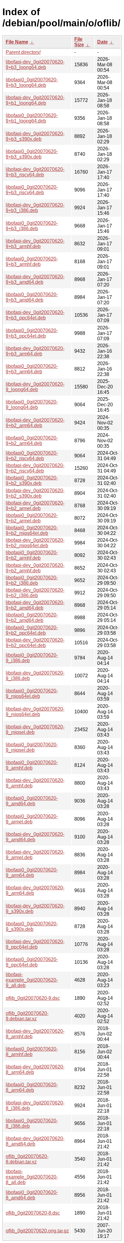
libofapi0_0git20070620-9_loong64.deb (32, 404)
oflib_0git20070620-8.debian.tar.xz (27, 1159)
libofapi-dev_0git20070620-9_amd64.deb (35, 837)
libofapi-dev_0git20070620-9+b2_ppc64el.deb (35, 642)
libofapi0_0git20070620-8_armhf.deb (32, 1051)
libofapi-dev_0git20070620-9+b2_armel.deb (35, 505)
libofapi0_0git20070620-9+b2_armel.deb (32, 518)
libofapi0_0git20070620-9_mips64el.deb (32, 693)
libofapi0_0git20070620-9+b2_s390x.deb (32, 480)
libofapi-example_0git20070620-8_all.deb (32, 1177)
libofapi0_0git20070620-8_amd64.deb (32, 1195)
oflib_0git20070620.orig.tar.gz (37, 1230)
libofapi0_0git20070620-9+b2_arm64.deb (32, 440)
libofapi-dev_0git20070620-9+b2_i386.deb (35, 592)
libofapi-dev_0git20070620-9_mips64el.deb (35, 711)
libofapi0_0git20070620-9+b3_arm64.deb (32, 369)
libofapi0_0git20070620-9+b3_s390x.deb (32, 154)
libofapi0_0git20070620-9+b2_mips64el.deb (32, 530)
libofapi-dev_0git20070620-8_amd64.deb (35, 1141)
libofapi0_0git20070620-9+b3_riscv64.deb (32, 190)
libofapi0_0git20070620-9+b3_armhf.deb (32, 261)
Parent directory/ (23, 52)
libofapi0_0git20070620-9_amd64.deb (32, 801)
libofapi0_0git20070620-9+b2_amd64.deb (32, 617)
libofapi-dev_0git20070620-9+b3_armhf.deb (35, 243)
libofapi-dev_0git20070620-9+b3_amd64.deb (35, 279)
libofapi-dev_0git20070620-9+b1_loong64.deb (35, 100)
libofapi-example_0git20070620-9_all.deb (32, 980)
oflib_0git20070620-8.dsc (33, 1212)
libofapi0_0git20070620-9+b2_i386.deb (32, 580)
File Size (79, 42)
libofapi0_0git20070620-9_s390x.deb (32, 926)
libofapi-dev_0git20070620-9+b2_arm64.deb (35, 422)
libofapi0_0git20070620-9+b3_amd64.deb (32, 297)
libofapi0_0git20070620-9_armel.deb (32, 819)
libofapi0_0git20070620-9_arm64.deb (32, 872)
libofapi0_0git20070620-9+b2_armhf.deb (32, 555)
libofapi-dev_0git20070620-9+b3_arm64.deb (35, 351)
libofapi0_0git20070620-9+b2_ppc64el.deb (32, 630)
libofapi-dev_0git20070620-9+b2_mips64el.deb (35, 543)
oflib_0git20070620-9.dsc (33, 998)
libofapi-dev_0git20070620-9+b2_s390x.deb (35, 493)
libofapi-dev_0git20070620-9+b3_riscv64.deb (35, 172)
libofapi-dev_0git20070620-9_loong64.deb (35, 386)
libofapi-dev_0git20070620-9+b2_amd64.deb (35, 605)
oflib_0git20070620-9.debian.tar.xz (27, 1016)
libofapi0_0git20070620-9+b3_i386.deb (32, 226)
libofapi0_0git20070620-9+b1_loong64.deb (32, 118)
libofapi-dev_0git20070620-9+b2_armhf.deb (35, 568)
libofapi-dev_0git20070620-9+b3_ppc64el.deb (35, 315)
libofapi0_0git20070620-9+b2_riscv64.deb (32, 455)
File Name (17, 41)
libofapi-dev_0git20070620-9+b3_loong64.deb (35, 64)
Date (102, 41)
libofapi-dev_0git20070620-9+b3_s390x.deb (35, 136)
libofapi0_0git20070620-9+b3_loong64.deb (32, 82)
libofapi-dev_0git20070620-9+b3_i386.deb (35, 207)
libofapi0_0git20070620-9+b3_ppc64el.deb (32, 333)
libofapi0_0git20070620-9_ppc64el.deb (32, 962)
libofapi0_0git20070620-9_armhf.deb (32, 765)
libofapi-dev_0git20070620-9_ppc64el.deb (35, 944)
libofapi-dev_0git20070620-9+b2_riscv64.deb (35, 468)
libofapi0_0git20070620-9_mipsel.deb (32, 747)
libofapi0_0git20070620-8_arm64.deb (32, 1087)
